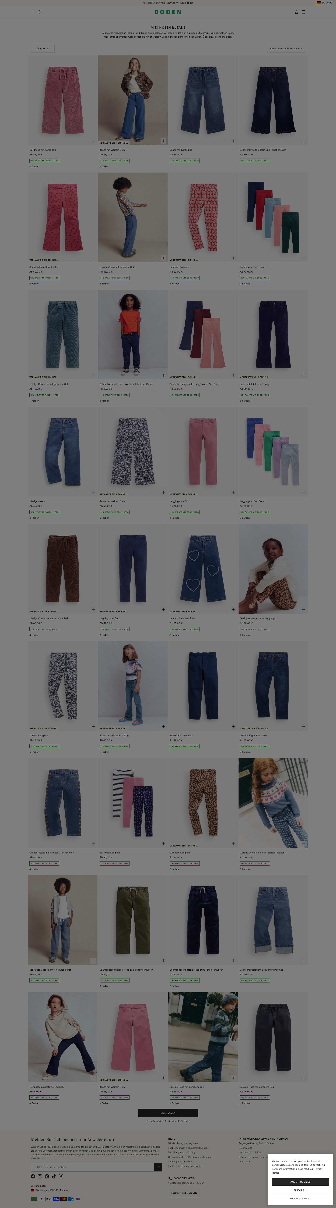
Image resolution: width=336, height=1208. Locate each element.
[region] (300, 1179)
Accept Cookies (300, 1182)
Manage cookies (300, 1199)
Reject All (300, 1190)
